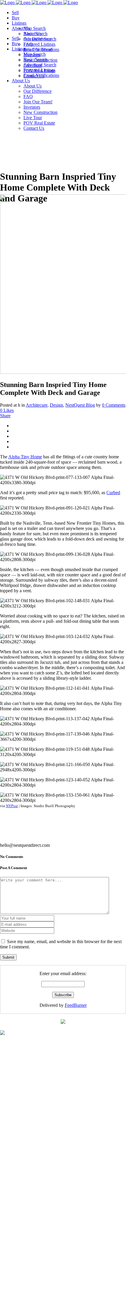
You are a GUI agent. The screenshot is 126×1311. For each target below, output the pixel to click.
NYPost (12, 806)
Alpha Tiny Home (25, 456)
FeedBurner (76, 1005)
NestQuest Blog (80, 405)
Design (56, 405)
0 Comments (113, 405)
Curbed (113, 492)
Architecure (36, 405)
